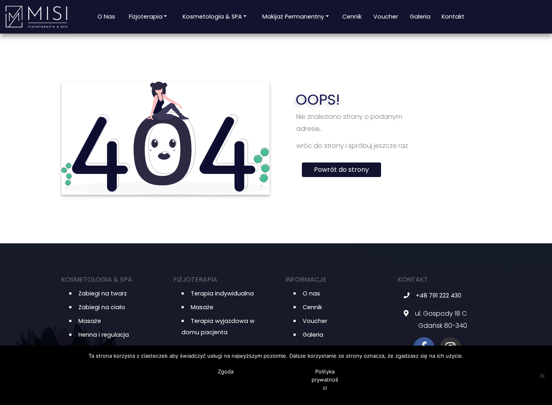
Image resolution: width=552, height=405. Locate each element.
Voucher (385, 17)
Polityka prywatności (325, 379)
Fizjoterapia (145, 17)
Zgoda (226, 371)
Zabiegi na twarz (102, 293)
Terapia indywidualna (222, 293)
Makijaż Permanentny (293, 17)
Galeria (420, 17)
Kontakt (453, 17)
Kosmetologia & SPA (212, 17)
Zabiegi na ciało (101, 307)
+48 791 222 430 (438, 295)
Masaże (89, 321)
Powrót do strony (341, 169)
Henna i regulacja (103, 335)
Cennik (352, 17)
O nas (106, 17)
